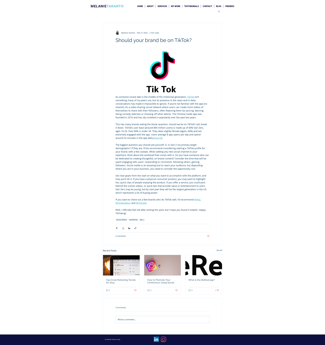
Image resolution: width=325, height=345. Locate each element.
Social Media (121, 219)
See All (219, 250)
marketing (133, 219)
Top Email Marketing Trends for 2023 (121, 281)
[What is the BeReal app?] (203, 265)
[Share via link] (135, 228)
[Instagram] (163, 339)
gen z (142, 219)
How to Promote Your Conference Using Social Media (160, 281)
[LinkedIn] (156, 339)
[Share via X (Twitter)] (123, 228)
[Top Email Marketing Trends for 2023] (121, 265)
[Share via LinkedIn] (129, 228)
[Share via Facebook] (117, 228)
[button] (219, 11)
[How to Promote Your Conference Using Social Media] (162, 265)
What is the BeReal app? (201, 280)
